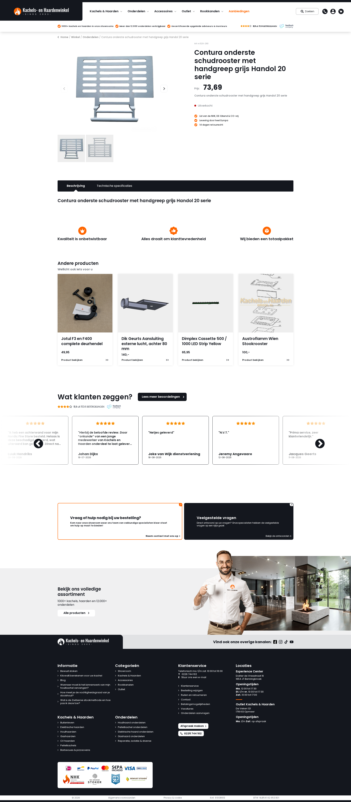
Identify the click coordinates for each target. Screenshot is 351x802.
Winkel (75, 37)
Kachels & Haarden (104, 11)
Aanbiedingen (239, 11)
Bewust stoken (69, 671)
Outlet (186, 11)
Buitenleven (67, 722)
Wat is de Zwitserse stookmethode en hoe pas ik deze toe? (85, 702)
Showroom (124, 671)
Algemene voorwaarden (121, 797)
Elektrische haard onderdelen (135, 731)
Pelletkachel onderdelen (132, 727)
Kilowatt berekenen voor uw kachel (81, 675)
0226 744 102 (187, 674)
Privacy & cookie (173, 797)
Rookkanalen (210, 11)
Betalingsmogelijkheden (195, 704)
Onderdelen (136, 11)
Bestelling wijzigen (192, 690)
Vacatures (187, 708)
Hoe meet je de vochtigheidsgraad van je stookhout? (85, 694)
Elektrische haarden (72, 727)
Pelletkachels (68, 745)
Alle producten (74, 613)
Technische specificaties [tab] (114, 186)
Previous (61, 88)
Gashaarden (68, 736)
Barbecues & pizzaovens (75, 750)
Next (162, 88)
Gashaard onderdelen (131, 736)
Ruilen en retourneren (194, 695)
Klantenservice (190, 686)
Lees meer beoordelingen (161, 397)
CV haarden (67, 741)
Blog (63, 680)
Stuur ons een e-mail (192, 677)
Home (64, 37)
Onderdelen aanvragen (195, 713)
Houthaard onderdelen (132, 722)
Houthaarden (68, 731)
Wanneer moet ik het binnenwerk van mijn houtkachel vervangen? (85, 686)
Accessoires (163, 11)
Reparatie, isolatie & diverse (134, 741)
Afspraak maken (192, 726)
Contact (185, 699)
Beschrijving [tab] (76, 186)
